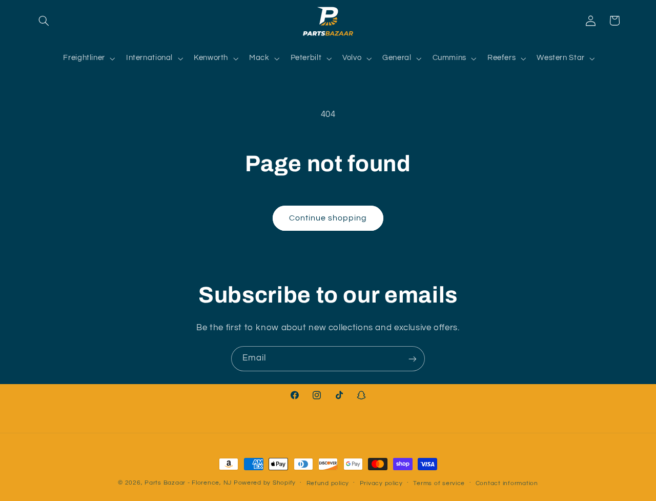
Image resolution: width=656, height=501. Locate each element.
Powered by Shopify (265, 483)
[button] (44, 20)
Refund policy (328, 483)
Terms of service (439, 483)
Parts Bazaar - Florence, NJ (188, 483)
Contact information (507, 483)
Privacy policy (381, 483)
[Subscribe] (412, 358)
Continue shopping (328, 218)
